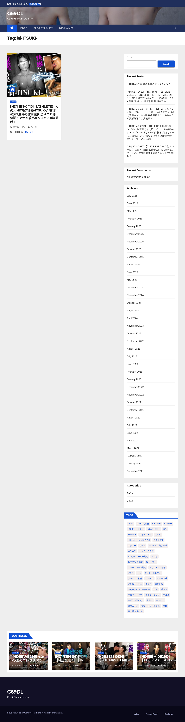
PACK (130, 493)
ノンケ (131, 573)
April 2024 (132, 318)
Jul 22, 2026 (21, 666)
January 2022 (134, 463)
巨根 (155, 589)
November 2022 (135, 394)
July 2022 (132, 425)
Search (130, 57)
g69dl (33, 127)
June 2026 (132, 203)
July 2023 (132, 356)
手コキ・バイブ (135, 595)
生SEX (166, 595)
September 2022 (135, 410)
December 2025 (135, 234)
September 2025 (135, 257)
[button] (175, 28)
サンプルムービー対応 (138, 556)
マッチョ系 (162, 578)
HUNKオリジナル (136, 529)
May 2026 (132, 211)
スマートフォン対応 (137, 567)
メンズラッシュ (135, 584)
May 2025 (132, 280)
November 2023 (135, 326)
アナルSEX (158, 540)
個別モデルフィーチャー (139, 589)
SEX (165, 529)
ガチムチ (132, 551)
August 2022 (133, 417)
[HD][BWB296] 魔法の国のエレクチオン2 (148, 84)
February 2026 (134, 218)
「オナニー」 (145, 534)
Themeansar (57, 713)
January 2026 (134, 226)
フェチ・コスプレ (153, 573)
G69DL (15, 13)
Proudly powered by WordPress (20, 713)
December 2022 (135, 387)
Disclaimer (66, 28)
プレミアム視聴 (135, 578)
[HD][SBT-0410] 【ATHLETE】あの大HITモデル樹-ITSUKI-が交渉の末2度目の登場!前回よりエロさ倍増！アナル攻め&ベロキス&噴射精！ (34, 114)
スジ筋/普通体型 (135, 562)
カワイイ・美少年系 (158, 545)
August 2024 (133, 310)
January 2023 (134, 379)
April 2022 (132, 440)
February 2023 (134, 372)
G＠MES (168, 523)
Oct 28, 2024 (19, 127)
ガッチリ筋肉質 (146, 551)
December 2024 (135, 287)
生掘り (150, 600)
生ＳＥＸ (160, 600)
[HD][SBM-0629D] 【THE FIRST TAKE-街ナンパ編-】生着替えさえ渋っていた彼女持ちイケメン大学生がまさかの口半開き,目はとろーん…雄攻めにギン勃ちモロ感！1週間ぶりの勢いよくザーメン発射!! (150, 132)
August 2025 (133, 264)
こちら (158, 534)
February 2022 (134, 456)
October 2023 (134, 333)
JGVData (28, 132)
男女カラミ (133, 606)
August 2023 (133, 349)
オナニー (132, 545)
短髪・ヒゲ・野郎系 (150, 606)
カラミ (142, 545)
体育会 (148, 584)
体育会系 (159, 584)
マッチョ (149, 578)
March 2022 (133, 448)
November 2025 (135, 241)
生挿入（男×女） (135, 600)
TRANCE (132, 534)
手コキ (164, 589)
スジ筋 (154, 556)
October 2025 (134, 249)
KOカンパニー (153, 529)
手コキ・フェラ (152, 595)
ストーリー (151, 562)
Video (23, 28)
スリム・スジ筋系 (157, 567)
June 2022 (132, 433)
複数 (165, 606)
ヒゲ (139, 573)
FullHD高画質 (143, 523)
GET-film (156, 523)
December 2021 (135, 471)
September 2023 (135, 341)
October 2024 (134, 303)
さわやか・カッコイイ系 (139, 540)
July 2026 (132, 196)
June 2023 (132, 364)
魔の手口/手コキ (135, 611)
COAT (130, 523)
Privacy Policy (43, 28)
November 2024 (135, 295)
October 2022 (134, 402)
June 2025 (132, 272)
